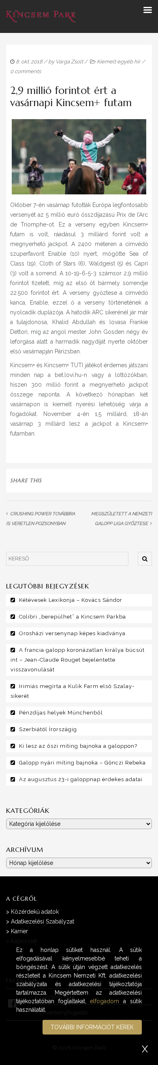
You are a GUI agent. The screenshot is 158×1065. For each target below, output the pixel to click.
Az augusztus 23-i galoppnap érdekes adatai (81, 779)
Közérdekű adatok (35, 911)
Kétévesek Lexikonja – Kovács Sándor (70, 600)
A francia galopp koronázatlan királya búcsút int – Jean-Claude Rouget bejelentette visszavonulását (78, 660)
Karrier (19, 931)
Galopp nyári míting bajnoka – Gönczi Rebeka (82, 763)
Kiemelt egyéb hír (119, 62)
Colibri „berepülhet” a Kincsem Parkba (72, 617)
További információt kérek (92, 1027)
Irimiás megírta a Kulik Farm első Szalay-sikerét (73, 691)
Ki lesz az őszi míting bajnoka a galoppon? (78, 746)
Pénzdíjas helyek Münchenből (61, 713)
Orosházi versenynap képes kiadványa (72, 633)
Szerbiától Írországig (48, 729)
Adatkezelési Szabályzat (42, 921)
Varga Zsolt (69, 62)
